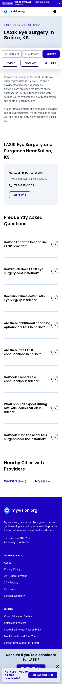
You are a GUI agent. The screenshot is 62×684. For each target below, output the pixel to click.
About (7, 562)
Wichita (15, 481)
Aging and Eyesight (15, 623)
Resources (10, 589)
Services (10, 63)
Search (51, 54)
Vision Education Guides (18, 616)
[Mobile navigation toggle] (54, 11)
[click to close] (57, 667)
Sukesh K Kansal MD (26, 173)
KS (29, 25)
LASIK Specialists (14, 25)
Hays (43, 481)
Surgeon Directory (14, 595)
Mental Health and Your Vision (21, 636)
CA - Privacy (11, 582)
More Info (21, 195)
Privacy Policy (12, 569)
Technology (30, 63)
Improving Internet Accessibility (22, 629)
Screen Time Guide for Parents (22, 642)
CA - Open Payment (15, 576)
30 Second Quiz (31, 668)
